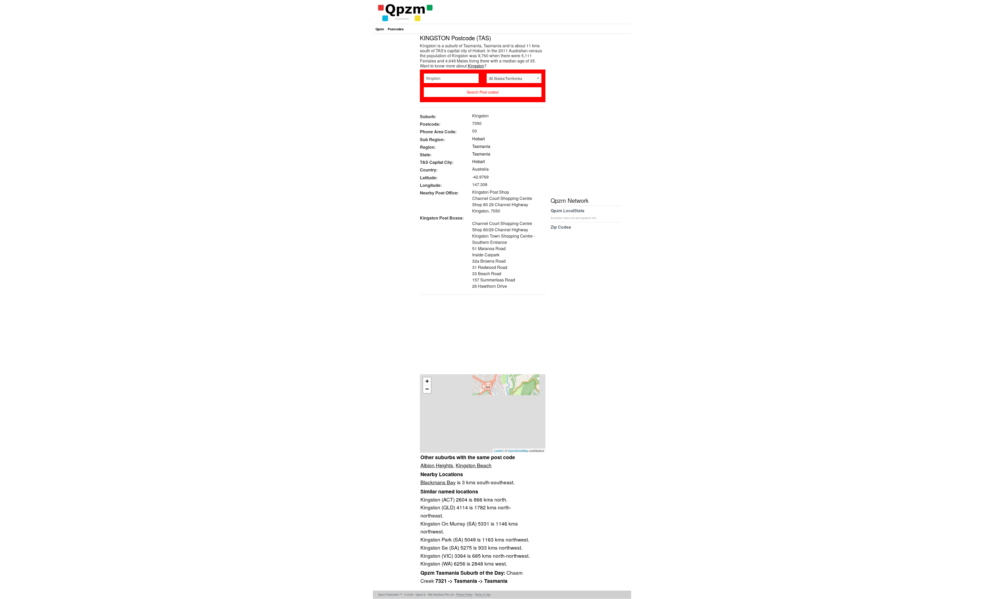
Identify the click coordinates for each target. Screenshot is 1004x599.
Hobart (478, 139)
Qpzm (379, 29)
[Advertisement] (480, 336)
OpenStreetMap (518, 450)
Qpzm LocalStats (573, 214)
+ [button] (427, 381)
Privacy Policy (464, 594)
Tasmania (481, 146)
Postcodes (396, 29)
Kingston (476, 66)
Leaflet (498, 450)
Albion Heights (436, 465)
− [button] (427, 389)
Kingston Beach (474, 465)
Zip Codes (561, 227)
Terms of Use (482, 594)
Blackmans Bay (438, 482)
